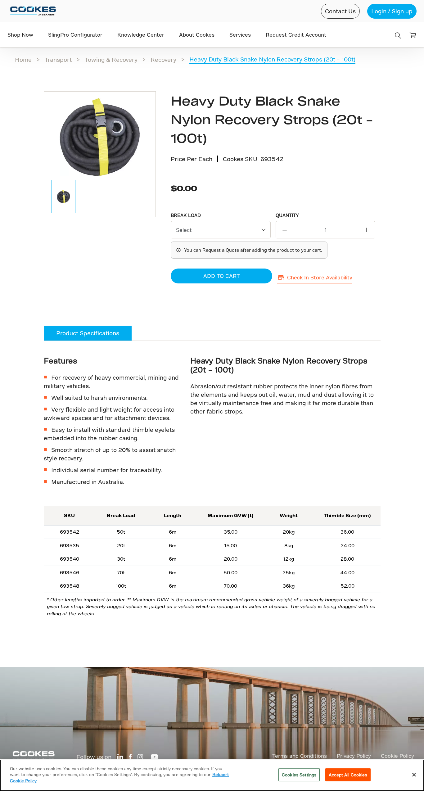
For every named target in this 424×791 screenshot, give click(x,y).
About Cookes (196, 35)
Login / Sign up (392, 11)
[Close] (414, 775)
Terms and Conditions (299, 756)
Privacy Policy (354, 756)
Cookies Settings (299, 774)
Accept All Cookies (348, 774)
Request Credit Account (296, 35)
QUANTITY (287, 215)
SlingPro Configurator (75, 35)
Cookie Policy (397, 756)
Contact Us (340, 11)
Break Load (186, 215)
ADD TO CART (221, 276)
